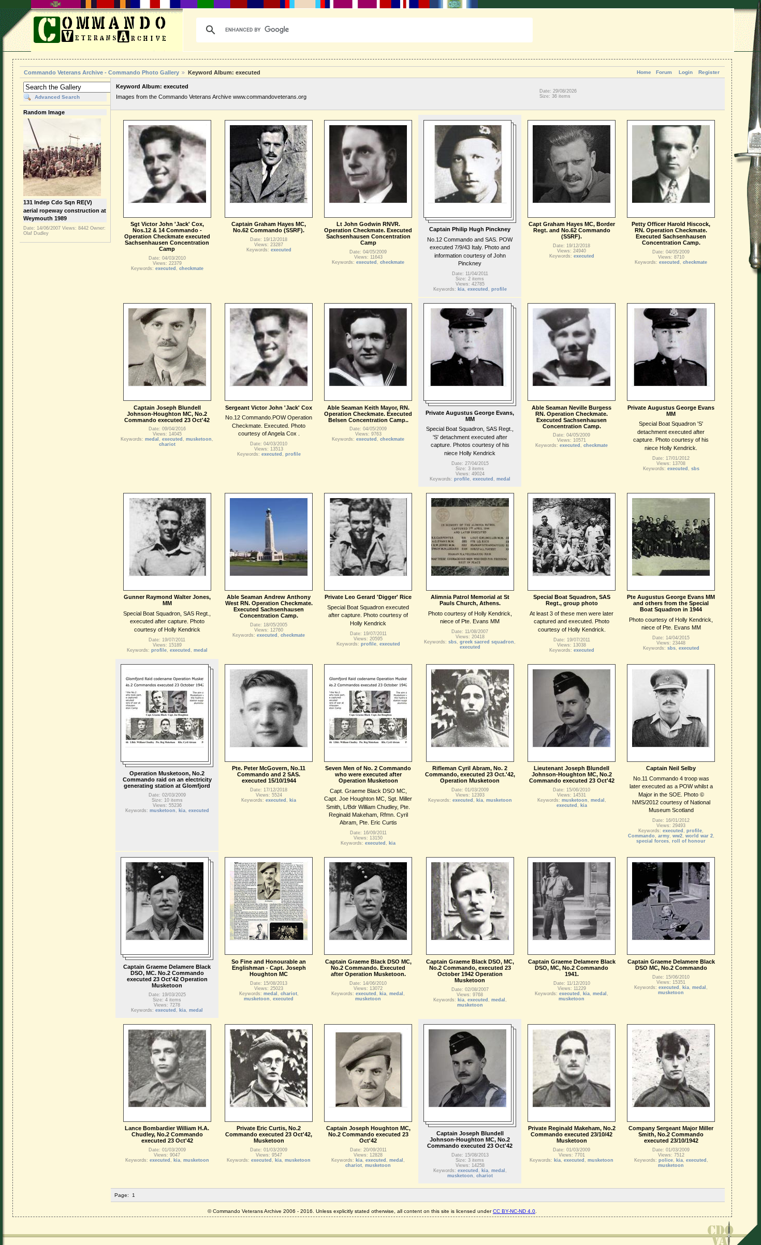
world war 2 (699, 835)
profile (499, 289)
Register (709, 72)
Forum (664, 72)
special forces (652, 841)
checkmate (191, 268)
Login (686, 72)
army (663, 835)
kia (461, 289)
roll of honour (689, 841)
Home (644, 72)
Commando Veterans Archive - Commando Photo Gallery (101, 72)
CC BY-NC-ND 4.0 (514, 1211)
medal (152, 439)
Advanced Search (57, 97)
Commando (641, 835)
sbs (695, 468)
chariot (167, 444)
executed (165, 268)
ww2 (677, 835)
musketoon (199, 439)
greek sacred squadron (487, 641)
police (665, 1160)
